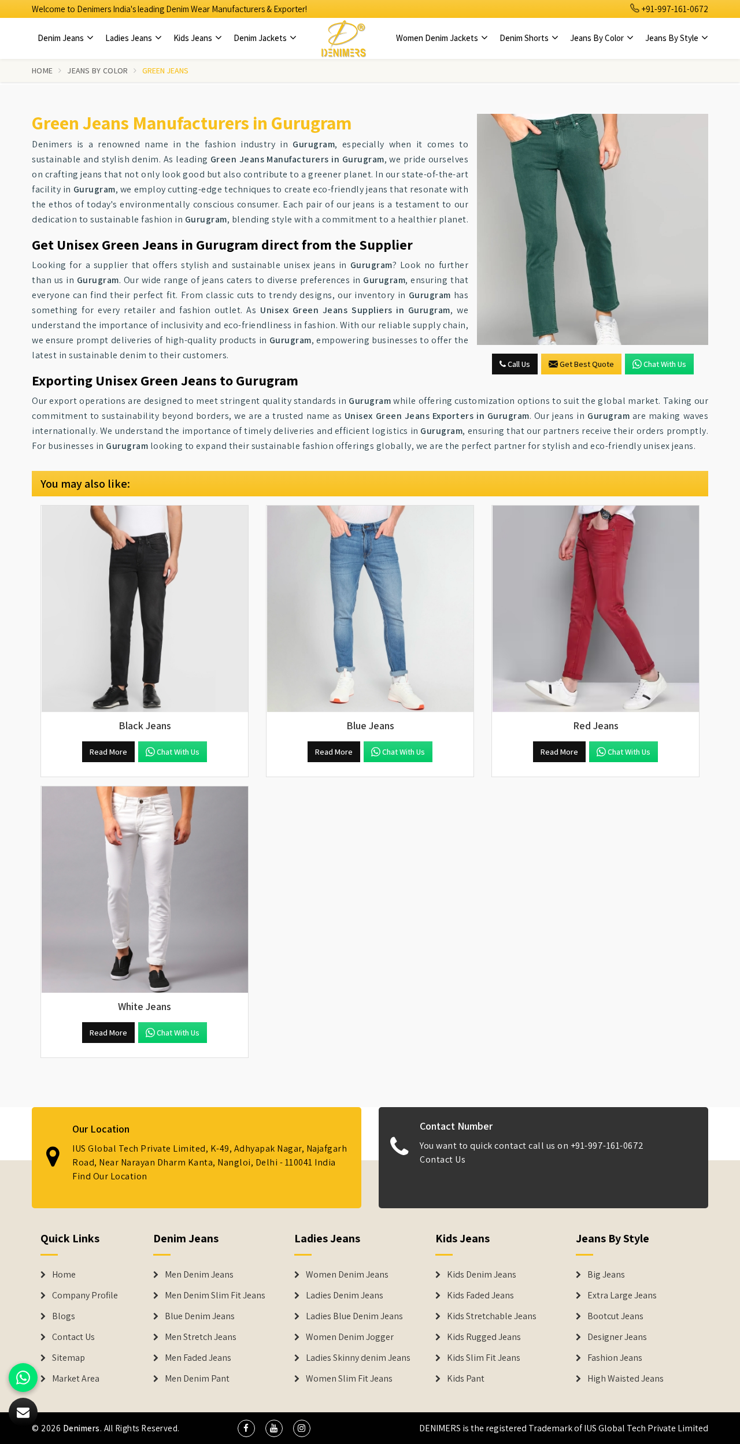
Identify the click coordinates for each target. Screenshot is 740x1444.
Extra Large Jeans (622, 1295)
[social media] (246, 1428)
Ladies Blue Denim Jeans (354, 1316)
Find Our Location (109, 1176)
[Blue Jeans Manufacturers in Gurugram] (370, 609)
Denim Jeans (62, 37)
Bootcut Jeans (615, 1316)
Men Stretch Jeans (200, 1337)
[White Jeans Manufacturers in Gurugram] (144, 889)
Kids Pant (465, 1378)
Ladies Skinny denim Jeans (358, 1358)
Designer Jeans (617, 1337)
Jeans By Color (598, 37)
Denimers (81, 1428)
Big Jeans (606, 1274)
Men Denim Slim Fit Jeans (215, 1295)
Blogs (63, 1316)
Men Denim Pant (197, 1378)
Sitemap (68, 1358)
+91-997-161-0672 (674, 8)
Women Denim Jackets (438, 37)
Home (42, 70)
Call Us (518, 364)
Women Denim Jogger (350, 1337)
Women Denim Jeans (347, 1274)
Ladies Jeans (129, 37)
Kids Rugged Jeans (484, 1337)
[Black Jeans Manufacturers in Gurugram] (144, 609)
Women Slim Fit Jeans (349, 1378)
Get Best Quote (587, 364)
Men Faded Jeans (198, 1358)
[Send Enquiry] (592, 229)
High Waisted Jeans (625, 1378)
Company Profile (85, 1295)
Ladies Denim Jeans (344, 1295)
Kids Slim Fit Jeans (483, 1358)
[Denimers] (343, 38)
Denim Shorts (525, 37)
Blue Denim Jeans (200, 1316)
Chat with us (664, 364)
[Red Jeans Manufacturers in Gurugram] (595, 609)
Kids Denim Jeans (481, 1274)
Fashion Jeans (614, 1358)
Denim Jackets (261, 37)
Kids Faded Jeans (480, 1295)
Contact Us (442, 1159)
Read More (108, 752)
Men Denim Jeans (199, 1274)
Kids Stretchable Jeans (491, 1316)
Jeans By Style (672, 37)
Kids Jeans (193, 37)
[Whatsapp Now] (23, 1377)
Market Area (75, 1378)
